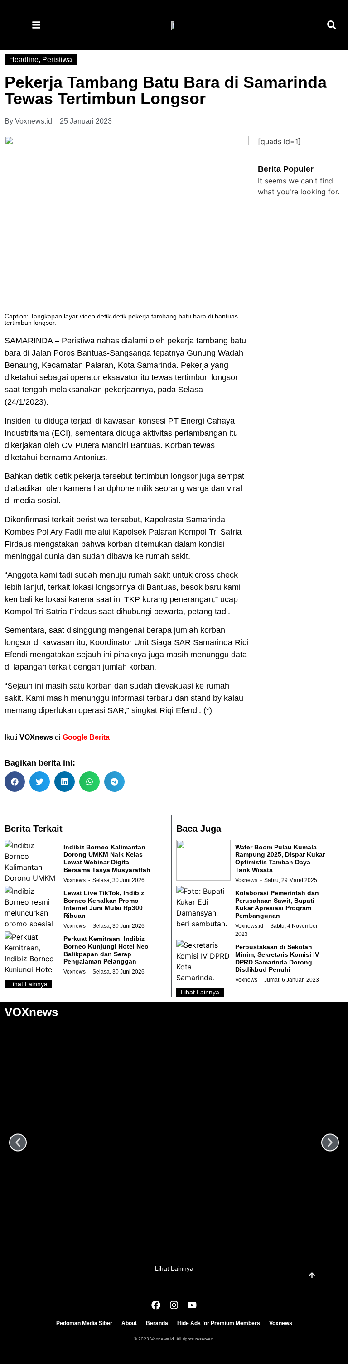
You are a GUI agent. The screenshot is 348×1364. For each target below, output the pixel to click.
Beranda (157, 1323)
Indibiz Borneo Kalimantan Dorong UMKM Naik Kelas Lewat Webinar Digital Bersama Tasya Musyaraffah (106, 858)
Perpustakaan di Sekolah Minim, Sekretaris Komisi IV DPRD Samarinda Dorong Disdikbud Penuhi (277, 958)
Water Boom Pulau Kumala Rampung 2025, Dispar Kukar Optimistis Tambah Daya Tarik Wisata (280, 858)
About (129, 1323)
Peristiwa (57, 59)
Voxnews (74, 880)
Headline (24, 59)
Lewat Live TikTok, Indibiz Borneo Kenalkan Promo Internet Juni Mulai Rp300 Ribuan (103, 904)
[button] (331, 25)
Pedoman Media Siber (84, 1323)
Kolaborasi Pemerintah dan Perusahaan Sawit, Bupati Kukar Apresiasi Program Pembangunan (277, 904)
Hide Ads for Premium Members (218, 1323)
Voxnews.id (249, 926)
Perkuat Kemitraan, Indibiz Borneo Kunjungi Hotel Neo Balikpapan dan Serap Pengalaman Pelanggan (106, 950)
